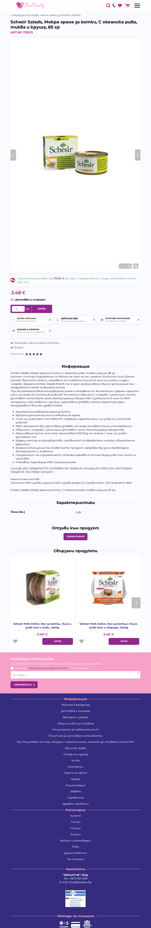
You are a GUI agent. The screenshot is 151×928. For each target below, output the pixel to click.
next (136, 602)
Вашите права (75, 748)
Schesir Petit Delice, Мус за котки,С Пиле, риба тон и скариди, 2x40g (109, 625)
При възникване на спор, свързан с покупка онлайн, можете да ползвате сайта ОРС (75, 742)
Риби (75, 846)
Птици (76, 828)
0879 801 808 (78, 878)
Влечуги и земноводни (75, 840)
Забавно (75, 791)
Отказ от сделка (75, 754)
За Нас (75, 760)
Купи (42, 308)
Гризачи (75, 834)
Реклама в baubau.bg (76, 704)
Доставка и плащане (75, 711)
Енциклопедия (75, 785)
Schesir (19, 347)
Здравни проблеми (75, 803)
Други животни (75, 853)
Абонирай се (23, 684)
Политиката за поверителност (48, 668)
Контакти (75, 766)
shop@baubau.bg (80, 882)
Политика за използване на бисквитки (75, 735)
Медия (75, 779)
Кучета (75, 815)
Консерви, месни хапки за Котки (36, 343)
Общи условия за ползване (75, 723)
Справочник (75, 797)
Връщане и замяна (75, 717)
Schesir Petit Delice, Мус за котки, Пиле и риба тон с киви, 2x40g (42, 625)
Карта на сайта (75, 772)
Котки (75, 822)
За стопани (75, 859)
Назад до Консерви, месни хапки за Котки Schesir (46, 15)
